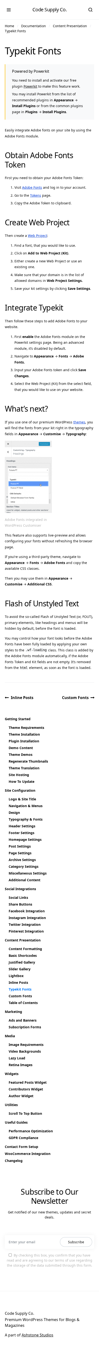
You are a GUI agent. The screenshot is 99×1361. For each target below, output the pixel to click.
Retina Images (20, 1065)
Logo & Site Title (22, 799)
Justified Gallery (22, 962)
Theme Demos (20, 754)
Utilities (11, 1104)
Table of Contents (23, 1002)
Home (9, 26)
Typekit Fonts (15, 31)
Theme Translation (24, 768)
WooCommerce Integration (27, 1153)
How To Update (21, 781)
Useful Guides (16, 1122)
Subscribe (76, 1242)
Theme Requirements (26, 727)
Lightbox (16, 975)
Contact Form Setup (21, 1146)
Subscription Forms (25, 1027)
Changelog (14, 1160)
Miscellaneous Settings (28, 873)
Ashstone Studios (37, 1335)
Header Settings (22, 826)
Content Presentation (70, 26)
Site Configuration (20, 790)
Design (14, 812)
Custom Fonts (75, 697)
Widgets (12, 1073)
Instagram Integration (27, 917)
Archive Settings (22, 859)
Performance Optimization (31, 1131)
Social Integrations (20, 889)
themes (79, 422)
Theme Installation (24, 734)
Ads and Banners (23, 1020)
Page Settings (20, 853)
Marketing (13, 1011)
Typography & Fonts (26, 819)
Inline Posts (22, 697)
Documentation (33, 26)
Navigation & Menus (26, 806)
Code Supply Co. (49, 9)
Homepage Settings (25, 839)
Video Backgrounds (25, 1051)
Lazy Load (17, 1058)
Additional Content (24, 880)
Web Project (37, 235)
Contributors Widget (26, 1089)
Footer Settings (21, 832)
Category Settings (23, 866)
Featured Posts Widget (28, 1082)
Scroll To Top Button (25, 1113)
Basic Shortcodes (23, 955)
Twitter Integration (25, 924)
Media (10, 1036)
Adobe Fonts (32, 187)
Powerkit (30, 86)
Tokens (35, 195)
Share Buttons (20, 904)
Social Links (18, 897)
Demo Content (21, 747)
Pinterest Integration (26, 931)
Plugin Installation (24, 741)
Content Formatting (25, 948)
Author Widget (21, 1096)
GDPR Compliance (23, 1137)
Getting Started (18, 719)
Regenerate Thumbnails (28, 761)
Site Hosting (19, 774)
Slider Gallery (20, 969)
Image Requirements (26, 1044)
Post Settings (20, 846)
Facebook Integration (27, 911)
